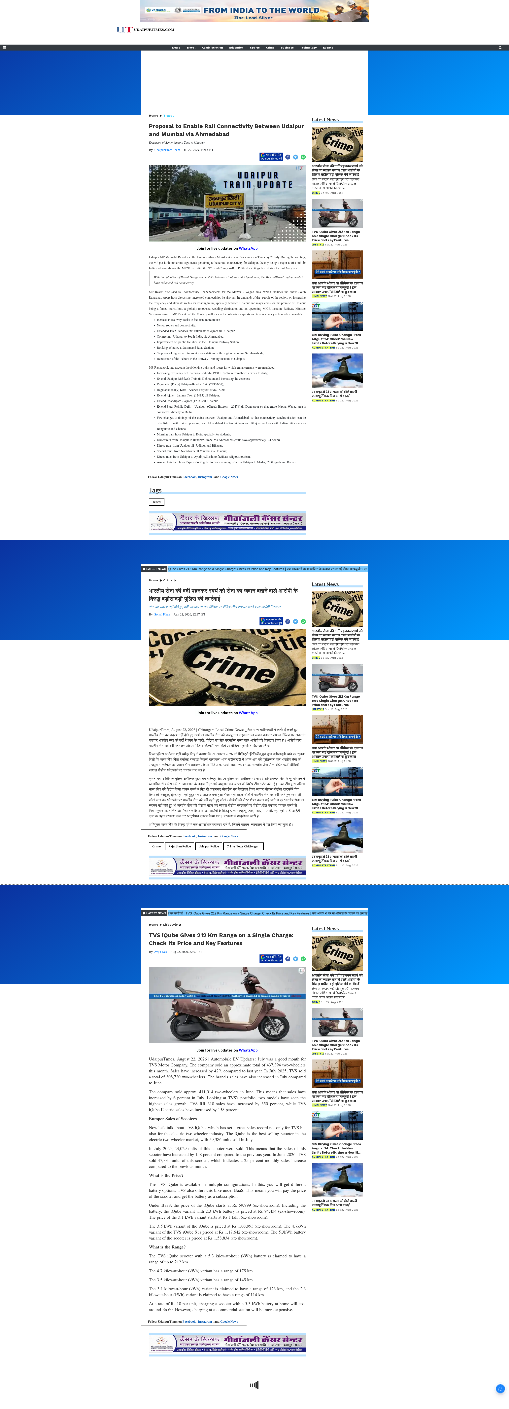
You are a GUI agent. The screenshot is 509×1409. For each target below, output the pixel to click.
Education (236, 47)
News (176, 47)
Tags (155, 490)
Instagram (205, 477)
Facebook (189, 477)
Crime (270, 47)
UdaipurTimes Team (167, 150)
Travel (191, 47)
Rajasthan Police (179, 846)
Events (328, 47)
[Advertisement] (254, 78)
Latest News (325, 119)
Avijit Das (160, 951)
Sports (255, 47)
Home (153, 115)
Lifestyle (170, 924)
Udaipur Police (209, 846)
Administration (212, 47)
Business (287, 47)
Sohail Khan (162, 614)
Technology (308, 47)
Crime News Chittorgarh (243, 846)
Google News (229, 477)
